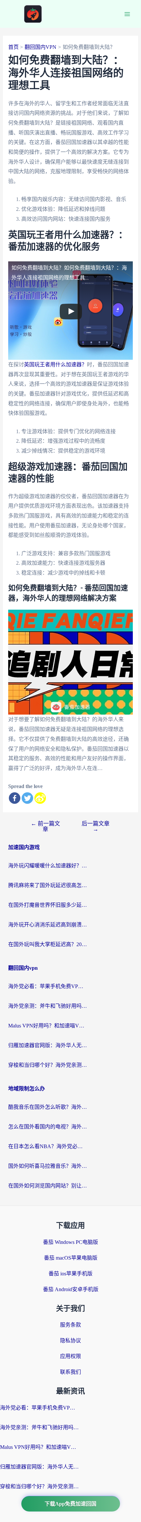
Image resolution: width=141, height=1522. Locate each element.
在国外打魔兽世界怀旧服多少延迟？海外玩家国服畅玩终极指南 (47, 905)
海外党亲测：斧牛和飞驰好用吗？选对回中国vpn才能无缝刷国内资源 (47, 1006)
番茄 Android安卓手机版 (70, 1289)
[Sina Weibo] (40, 798)
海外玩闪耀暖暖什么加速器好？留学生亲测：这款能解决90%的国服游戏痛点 (47, 865)
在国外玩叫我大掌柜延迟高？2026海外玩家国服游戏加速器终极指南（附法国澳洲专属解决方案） (47, 944)
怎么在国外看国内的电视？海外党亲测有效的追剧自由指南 (47, 1126)
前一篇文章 (45, 826)
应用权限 (70, 1356)
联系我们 (70, 1372)
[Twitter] (27, 798)
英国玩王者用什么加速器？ (55, 364)
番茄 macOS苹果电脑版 (70, 1258)
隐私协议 (70, 1340)
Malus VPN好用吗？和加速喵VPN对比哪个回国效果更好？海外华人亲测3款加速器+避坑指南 (47, 1025)
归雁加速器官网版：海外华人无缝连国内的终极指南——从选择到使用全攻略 (47, 1045)
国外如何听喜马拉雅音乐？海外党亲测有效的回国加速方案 (47, 1166)
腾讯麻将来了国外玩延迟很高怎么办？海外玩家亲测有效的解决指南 (47, 885)
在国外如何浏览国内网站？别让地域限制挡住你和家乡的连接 (47, 1185)
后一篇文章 (96, 826)
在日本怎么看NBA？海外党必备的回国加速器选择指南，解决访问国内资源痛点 (47, 1146)
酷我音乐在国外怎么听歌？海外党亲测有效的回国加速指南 (47, 1107)
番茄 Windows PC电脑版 (70, 1242)
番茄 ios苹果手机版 (70, 1273)
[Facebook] (14, 798)
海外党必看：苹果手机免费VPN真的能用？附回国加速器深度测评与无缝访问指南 (47, 986)
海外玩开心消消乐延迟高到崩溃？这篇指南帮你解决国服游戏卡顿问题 (47, 924)
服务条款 (70, 1325)
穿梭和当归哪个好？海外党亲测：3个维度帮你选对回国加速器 (47, 1065)
